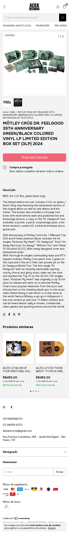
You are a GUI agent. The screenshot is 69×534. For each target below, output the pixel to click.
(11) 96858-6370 (12, 424)
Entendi (52, 528)
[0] (64, 7)
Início (5, 112)
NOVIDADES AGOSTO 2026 (17, 25)
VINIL (13, 112)
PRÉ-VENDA (60, 25)
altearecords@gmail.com (17, 430)
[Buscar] (62, 17)
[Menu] (4, 6)
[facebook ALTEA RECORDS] (11, 407)
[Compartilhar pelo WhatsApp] (4, 314)
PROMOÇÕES (43, 25)
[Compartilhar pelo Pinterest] (19, 314)
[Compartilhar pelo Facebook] (9, 314)
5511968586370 (12, 418)
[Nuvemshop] (16, 519)
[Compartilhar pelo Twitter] (14, 314)
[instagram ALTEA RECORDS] (4, 407)
